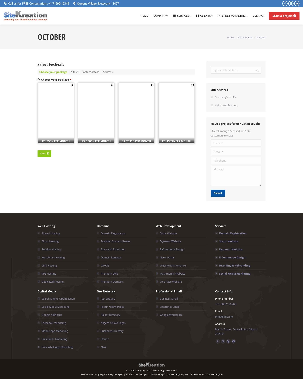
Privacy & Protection (113, 249)
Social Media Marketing (234, 273)
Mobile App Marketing (55, 331)
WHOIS (105, 265)
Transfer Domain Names (115, 241)
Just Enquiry (108, 298)
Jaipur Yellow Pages (112, 306)
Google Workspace (171, 314)
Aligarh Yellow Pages (113, 323)
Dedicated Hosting (53, 281)
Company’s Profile (226, 97)
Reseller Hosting (51, 249)
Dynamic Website (170, 241)
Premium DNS (109, 273)
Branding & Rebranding (234, 265)
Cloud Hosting (50, 241)
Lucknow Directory (112, 331)
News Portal (167, 257)
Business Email (169, 298)
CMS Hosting (49, 265)
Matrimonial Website (172, 273)
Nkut (104, 347)
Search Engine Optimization (58, 298)
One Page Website (171, 281)
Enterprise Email (170, 306)
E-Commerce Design (172, 249)
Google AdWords (52, 314)
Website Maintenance (173, 265)
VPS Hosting (49, 273)
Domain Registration (113, 233)
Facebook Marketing (54, 323)
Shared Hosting (51, 233)
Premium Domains (112, 281)
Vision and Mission (226, 105)
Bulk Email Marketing (54, 339)
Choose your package (56, 79)
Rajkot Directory (110, 314)
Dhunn (105, 339)
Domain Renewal (111, 257)
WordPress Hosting (53, 257)
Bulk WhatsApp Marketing (57, 347)
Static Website (168, 233)
